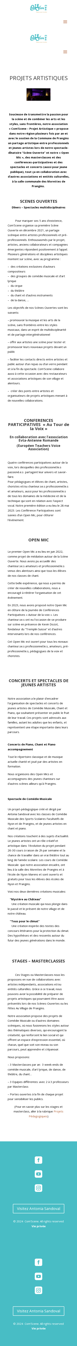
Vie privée (39, 1226)
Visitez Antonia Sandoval (38, 1208)
